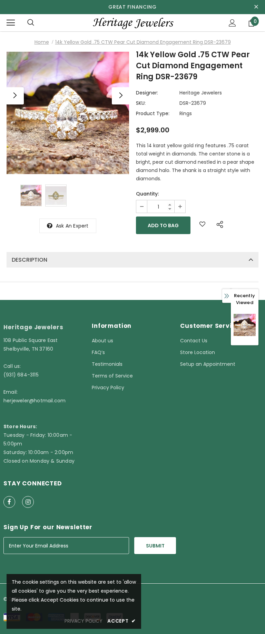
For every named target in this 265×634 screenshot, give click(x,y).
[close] (256, 6)
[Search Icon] (30, 22)
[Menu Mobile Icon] (11, 23)
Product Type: (152, 113)
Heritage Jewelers (200, 92)
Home (42, 42)
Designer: (147, 92)
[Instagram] (28, 502)
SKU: (141, 103)
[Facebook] (9, 502)
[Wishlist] (202, 225)
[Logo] (132, 22)
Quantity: (147, 193)
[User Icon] (232, 23)
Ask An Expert (72, 225)
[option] (68, 113)
